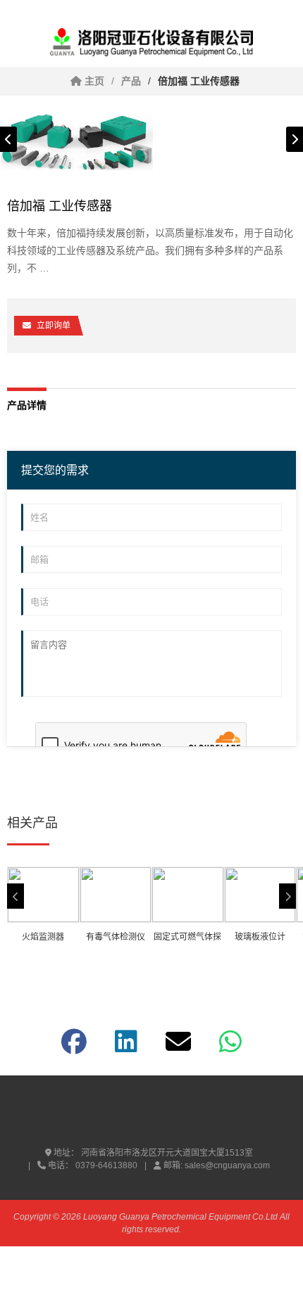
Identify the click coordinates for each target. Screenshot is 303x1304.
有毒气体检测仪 (115, 937)
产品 (131, 81)
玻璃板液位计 (260, 937)
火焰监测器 (43, 937)
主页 (93, 81)
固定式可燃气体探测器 (187, 938)
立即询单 (53, 326)
